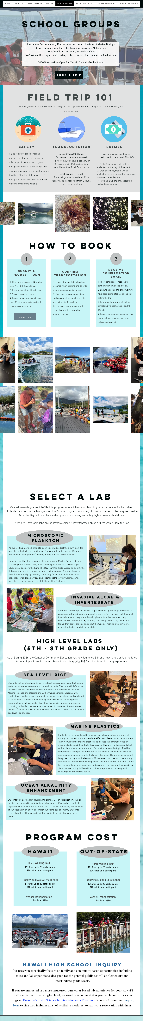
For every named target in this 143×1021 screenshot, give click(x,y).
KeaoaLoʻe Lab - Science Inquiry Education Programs (59, 1000)
